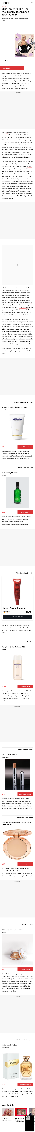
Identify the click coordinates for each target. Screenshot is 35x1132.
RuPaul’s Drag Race (20, 295)
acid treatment (21, 691)
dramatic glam (19, 292)
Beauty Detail (6, 68)
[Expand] (27, 1117)
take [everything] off (21, 150)
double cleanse (24, 344)
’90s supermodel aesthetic (19, 315)
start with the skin (26, 176)
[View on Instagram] (17, 265)
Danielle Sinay (6, 60)
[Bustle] (6, 3)
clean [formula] (20, 519)
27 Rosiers (17, 174)
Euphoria (27, 300)
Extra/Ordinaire (10, 191)
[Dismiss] (32, 1117)
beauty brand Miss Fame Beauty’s (12, 171)
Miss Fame (5, 132)
